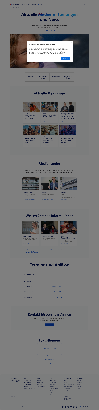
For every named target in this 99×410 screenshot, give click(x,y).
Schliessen (65, 58)
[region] (50, 51)
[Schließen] (71, 42)
